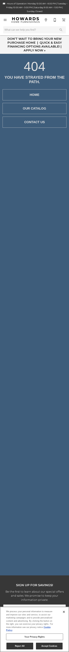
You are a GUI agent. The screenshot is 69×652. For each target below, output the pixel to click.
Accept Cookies (49, 646)
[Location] (46, 20)
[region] (34, 629)
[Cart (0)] (64, 20)
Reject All (20, 646)
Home (34, 95)
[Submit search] (61, 30)
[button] (5, 20)
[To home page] (25, 20)
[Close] (63, 611)
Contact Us (34, 122)
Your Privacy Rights (34, 637)
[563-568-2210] (55, 20)
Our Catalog (34, 108)
